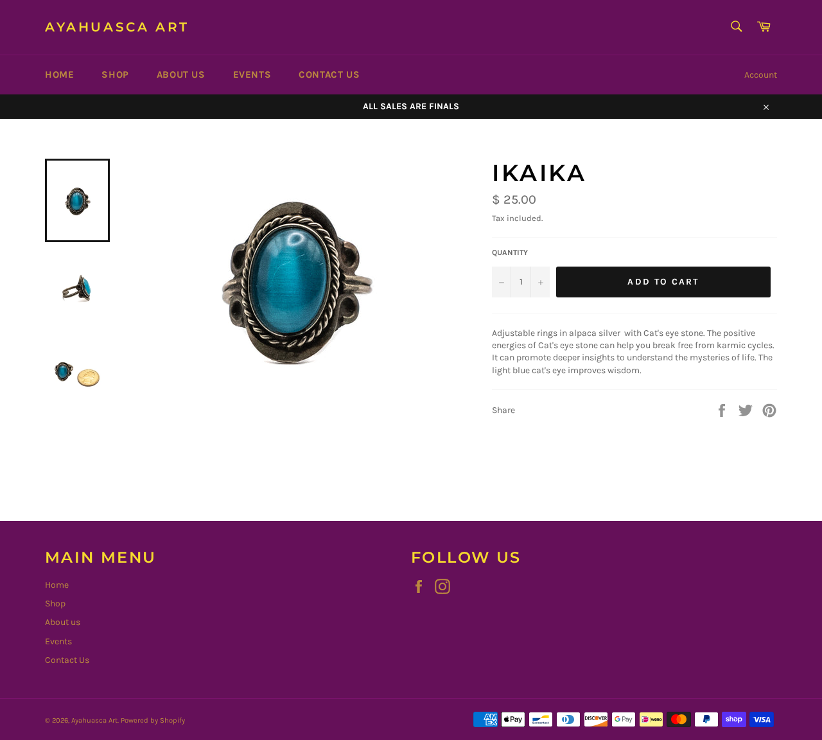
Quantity (510, 252)
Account (760, 74)
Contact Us (329, 74)
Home (59, 74)
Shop (114, 74)
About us (181, 74)
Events (252, 74)
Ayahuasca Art (117, 27)
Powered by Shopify (153, 720)
